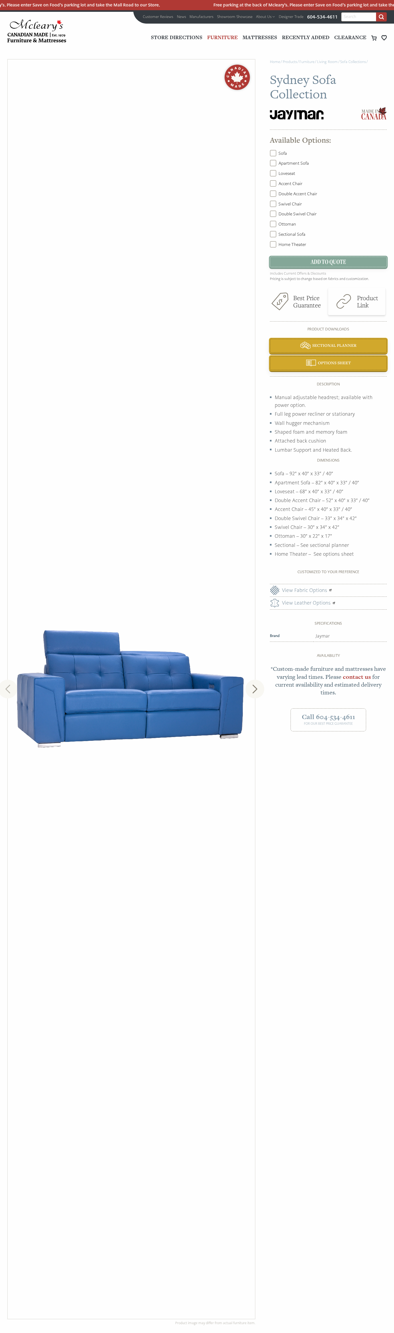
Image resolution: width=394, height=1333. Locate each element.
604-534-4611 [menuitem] (322, 17)
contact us (357, 677)
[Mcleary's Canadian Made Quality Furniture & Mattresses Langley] (36, 31)
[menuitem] (158, 17)
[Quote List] (384, 38)
